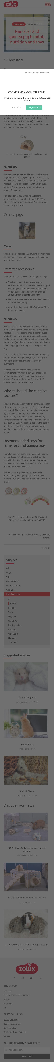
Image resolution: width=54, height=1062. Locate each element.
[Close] (27, 531)
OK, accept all (35, 108)
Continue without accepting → (38, 73)
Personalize (17, 108)
